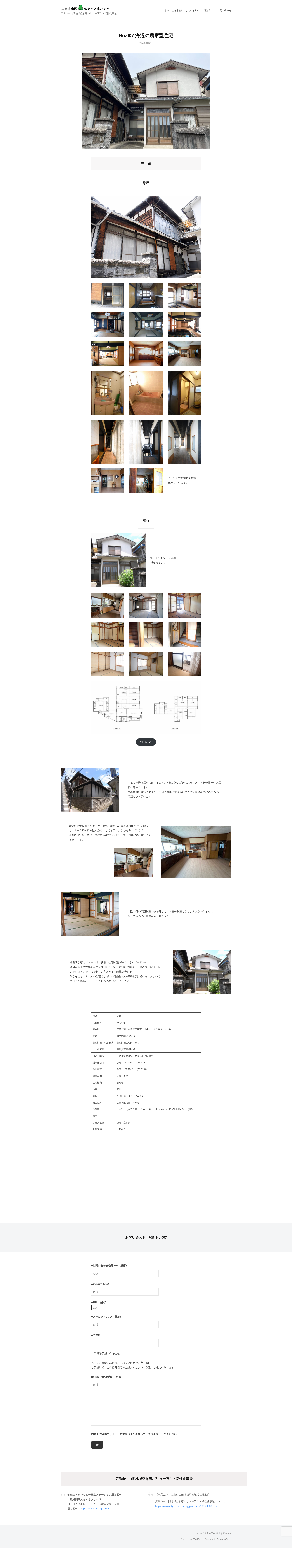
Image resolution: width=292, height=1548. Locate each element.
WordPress (198, 1539)
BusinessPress (224, 1539)
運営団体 (208, 10)
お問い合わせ (224, 10)
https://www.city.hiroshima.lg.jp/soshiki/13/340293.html (186, 1506)
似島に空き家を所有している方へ (182, 10)
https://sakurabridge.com (94, 1508)
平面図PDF (146, 741)
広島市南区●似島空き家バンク (216, 1533)
